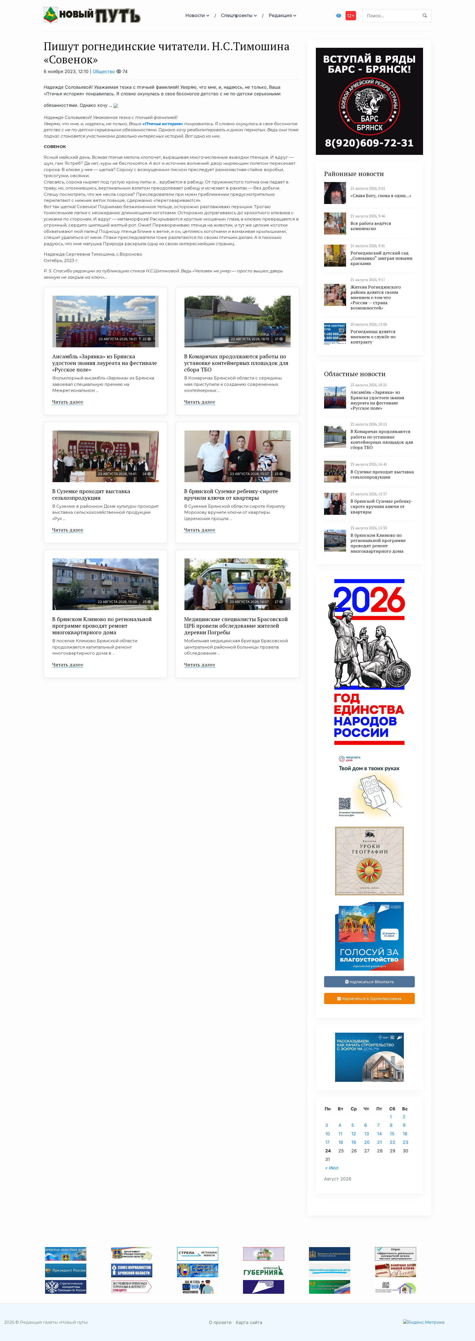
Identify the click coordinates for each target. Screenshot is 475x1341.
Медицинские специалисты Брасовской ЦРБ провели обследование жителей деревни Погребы (236, 625)
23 (405, 1142)
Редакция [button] (280, 15)
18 (340, 1142)
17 (327, 1142)
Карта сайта (249, 1322)
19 (353, 1142)
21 (379, 1142)
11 (340, 1133)
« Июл (331, 1167)
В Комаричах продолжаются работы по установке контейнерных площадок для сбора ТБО (236, 363)
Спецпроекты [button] (237, 15)
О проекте (220, 1322)
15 (392, 1133)
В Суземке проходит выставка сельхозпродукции (91, 494)
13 (366, 1133)
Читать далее (67, 401)
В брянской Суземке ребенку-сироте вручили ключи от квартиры (231, 494)
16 (405, 1133)
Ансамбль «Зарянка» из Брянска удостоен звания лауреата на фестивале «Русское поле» (104, 363)
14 (379, 1133)
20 (367, 1142)
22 (392, 1142)
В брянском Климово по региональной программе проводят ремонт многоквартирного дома (102, 625)
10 (327, 1133)
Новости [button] (195, 15)
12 (353, 1133)
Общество (104, 71)
